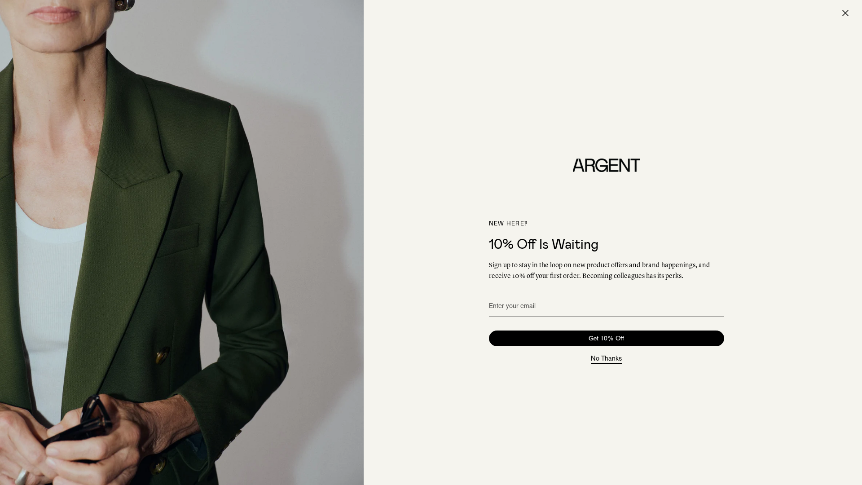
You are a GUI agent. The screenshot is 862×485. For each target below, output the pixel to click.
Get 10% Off (606, 338)
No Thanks (606, 358)
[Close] (845, 13)
